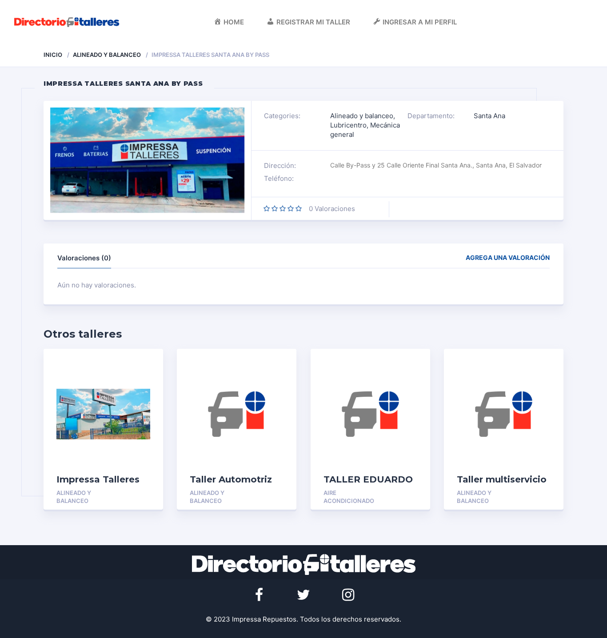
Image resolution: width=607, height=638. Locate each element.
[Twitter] (303, 595)
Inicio (53, 54)
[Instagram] (348, 595)
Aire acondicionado (348, 497)
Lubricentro (348, 125)
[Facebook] (259, 595)
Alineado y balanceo (107, 54)
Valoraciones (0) (84, 258)
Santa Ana (489, 116)
